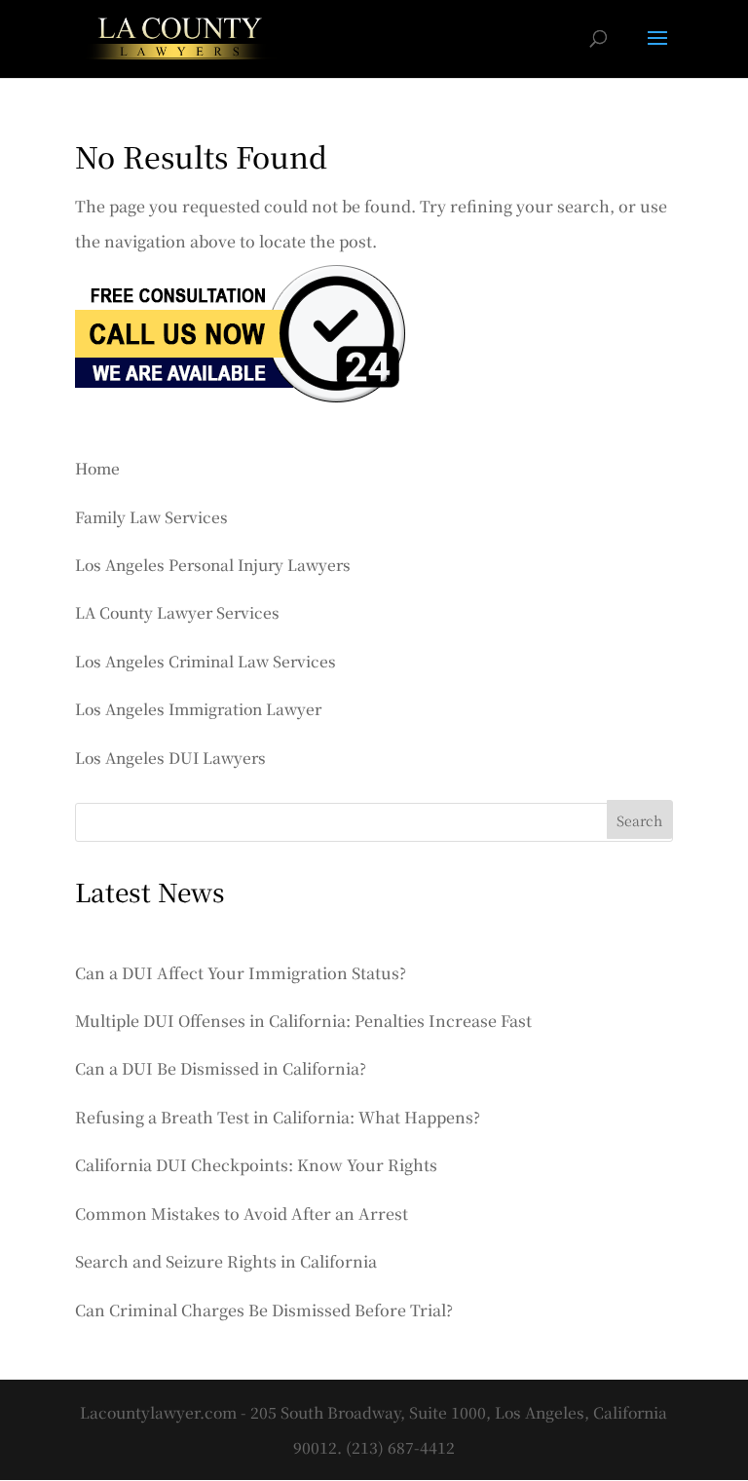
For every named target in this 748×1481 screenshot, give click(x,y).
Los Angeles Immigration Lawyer (198, 708)
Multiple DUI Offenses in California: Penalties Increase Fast (303, 1020)
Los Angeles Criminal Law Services (205, 660)
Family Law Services (151, 516)
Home (97, 467)
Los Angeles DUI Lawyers (170, 757)
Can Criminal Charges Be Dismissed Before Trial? (264, 1310)
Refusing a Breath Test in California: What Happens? (277, 1117)
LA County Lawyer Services (177, 612)
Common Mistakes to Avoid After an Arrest (241, 1213)
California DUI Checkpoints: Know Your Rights (256, 1165)
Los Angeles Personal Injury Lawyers (213, 564)
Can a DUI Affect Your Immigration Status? (240, 973)
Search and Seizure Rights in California (226, 1261)
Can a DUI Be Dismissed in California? (220, 1068)
